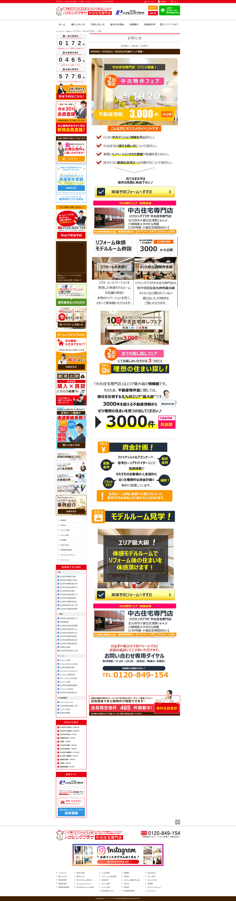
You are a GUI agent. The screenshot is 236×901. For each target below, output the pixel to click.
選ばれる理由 (81, 872)
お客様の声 (105, 880)
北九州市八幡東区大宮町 (68, 576)
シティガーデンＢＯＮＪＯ (69, 671)
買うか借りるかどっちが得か (85, 887)
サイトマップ (64, 560)
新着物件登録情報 (63, 887)
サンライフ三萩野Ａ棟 (67, 674)
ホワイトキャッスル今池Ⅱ (69, 678)
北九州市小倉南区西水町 (68, 598)
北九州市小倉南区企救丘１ (69, 601)
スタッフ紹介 (64, 535)
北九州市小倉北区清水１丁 (69, 594)
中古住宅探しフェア (108, 890)
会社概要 (63, 540)
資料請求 (126, 887)
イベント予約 (106, 887)
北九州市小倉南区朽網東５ (69, 685)
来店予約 (126, 876)
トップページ (62, 872)
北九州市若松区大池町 (67, 591)
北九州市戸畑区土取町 (67, 667)
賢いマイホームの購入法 (84, 880)
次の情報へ (144, 46)
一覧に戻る (134, 46)
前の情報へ (125, 46)
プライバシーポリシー (67, 555)
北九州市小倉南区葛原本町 (69, 609)
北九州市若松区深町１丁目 (69, 705)
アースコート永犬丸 (66, 689)
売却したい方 (81, 876)
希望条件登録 (62, 883)
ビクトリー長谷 (65, 682)
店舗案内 (63, 520)
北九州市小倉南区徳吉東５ (69, 643)
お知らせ (63, 525)
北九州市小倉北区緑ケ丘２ (69, 632)
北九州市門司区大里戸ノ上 (69, 629)
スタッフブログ (152, 880)
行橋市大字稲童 (65, 647)
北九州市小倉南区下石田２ (69, 580)
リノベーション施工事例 (109, 876)
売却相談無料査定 (66, 550)
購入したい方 (62, 876)
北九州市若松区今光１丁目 (69, 605)
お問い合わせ (64, 545)
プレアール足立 (65, 709)
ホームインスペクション (84, 883)
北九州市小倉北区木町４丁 (69, 587)
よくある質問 (106, 872)
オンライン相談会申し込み (132, 880)
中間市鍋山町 (64, 622)
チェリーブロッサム (66, 702)
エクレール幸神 (65, 660)
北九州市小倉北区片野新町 (69, 625)
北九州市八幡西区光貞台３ (69, 640)
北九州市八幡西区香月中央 (69, 583)
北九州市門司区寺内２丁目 (69, 650)
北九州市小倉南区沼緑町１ (69, 636)
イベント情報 (64, 530)
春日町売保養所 (65, 713)
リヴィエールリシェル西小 (69, 664)
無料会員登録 (62, 880)
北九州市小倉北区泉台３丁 (69, 692)
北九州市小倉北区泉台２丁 (69, 618)
